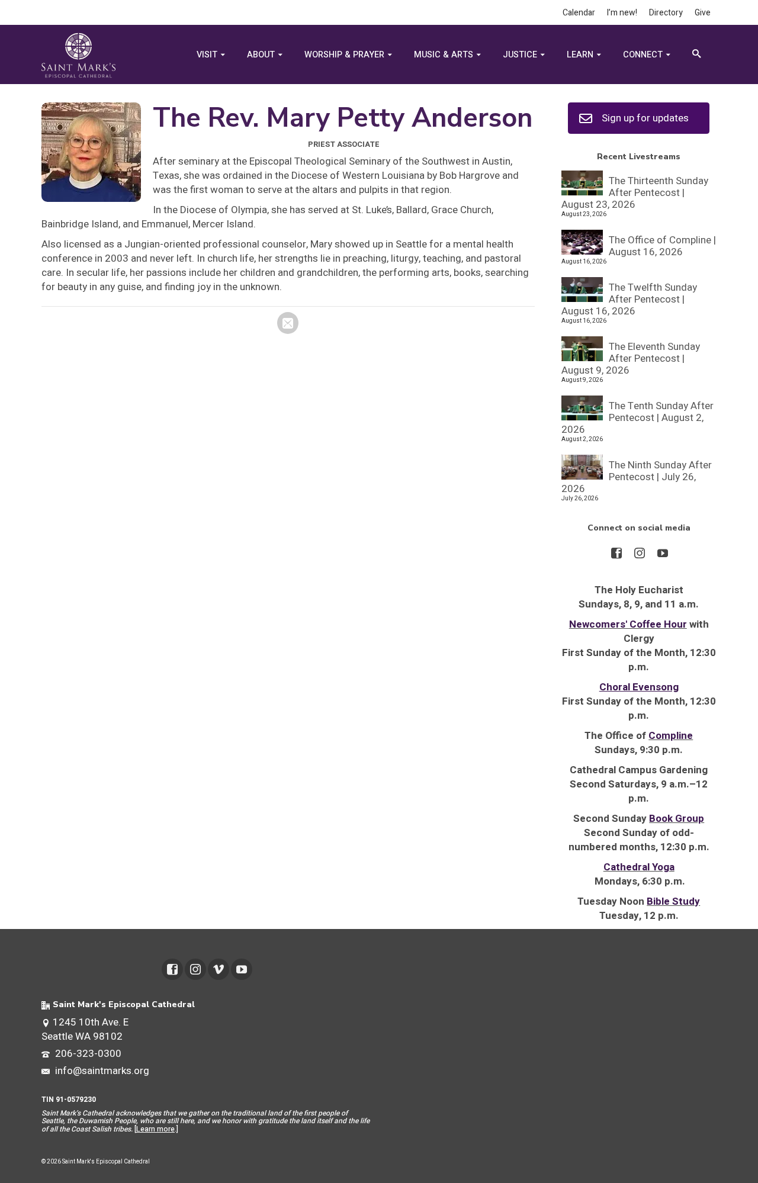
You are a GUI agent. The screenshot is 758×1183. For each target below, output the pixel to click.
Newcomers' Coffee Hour (628, 624)
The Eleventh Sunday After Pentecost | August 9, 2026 (630, 358)
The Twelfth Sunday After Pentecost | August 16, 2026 (629, 298)
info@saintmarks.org (101, 1070)
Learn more (155, 1129)
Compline (670, 735)
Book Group (676, 818)
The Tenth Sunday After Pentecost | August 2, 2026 (637, 417)
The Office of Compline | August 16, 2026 (662, 245)
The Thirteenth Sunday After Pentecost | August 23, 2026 (634, 192)
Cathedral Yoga (639, 867)
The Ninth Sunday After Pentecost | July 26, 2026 (636, 476)
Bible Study (673, 901)
